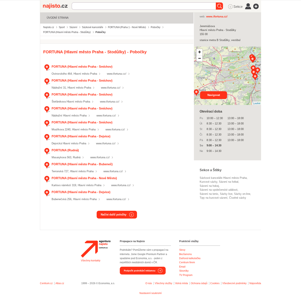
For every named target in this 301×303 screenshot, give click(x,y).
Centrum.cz (46, 283)
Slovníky (184, 270)
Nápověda (255, 283)
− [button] (199, 58)
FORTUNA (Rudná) (65, 150)
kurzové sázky (208, 181)
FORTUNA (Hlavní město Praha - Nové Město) (84, 178)
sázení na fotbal (228, 181)
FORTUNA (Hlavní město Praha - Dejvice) (81, 136)
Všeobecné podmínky (234, 283)
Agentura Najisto (95, 248)
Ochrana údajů (199, 283)
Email (182, 266)
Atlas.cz (59, 283)
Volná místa (181, 283)
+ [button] (199, 52)
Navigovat (213, 95)
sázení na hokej (209, 185)
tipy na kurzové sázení (213, 197)
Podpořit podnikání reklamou (139, 270)
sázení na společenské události (219, 189)
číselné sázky (237, 197)
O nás (148, 283)
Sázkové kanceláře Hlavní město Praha (223, 177)
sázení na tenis (209, 193)
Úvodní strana (58, 17)
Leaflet (256, 103)
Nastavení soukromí (150, 293)
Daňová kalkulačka (189, 258)
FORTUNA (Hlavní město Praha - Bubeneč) (82, 164)
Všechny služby (164, 283)
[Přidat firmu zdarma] (257, 6)
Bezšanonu (185, 254)
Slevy (182, 249)
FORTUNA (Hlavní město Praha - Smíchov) (82, 66)
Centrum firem (187, 262)
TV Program (185, 275)
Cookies (215, 283)
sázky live (226, 193)
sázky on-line (242, 193)
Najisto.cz (57, 6)
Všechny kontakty (90, 260)
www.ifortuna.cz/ (116, 73)
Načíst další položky (113, 214)
